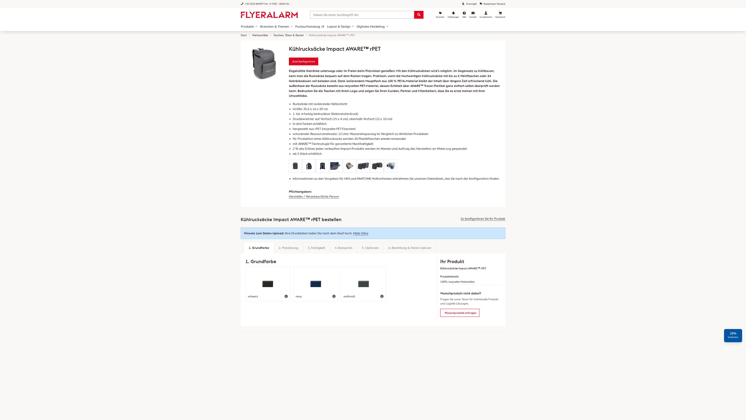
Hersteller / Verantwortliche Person (314, 196)
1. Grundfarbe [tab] (259, 248)
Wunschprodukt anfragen (460, 313)
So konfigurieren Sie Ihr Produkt (483, 218)
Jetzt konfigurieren (303, 61)
